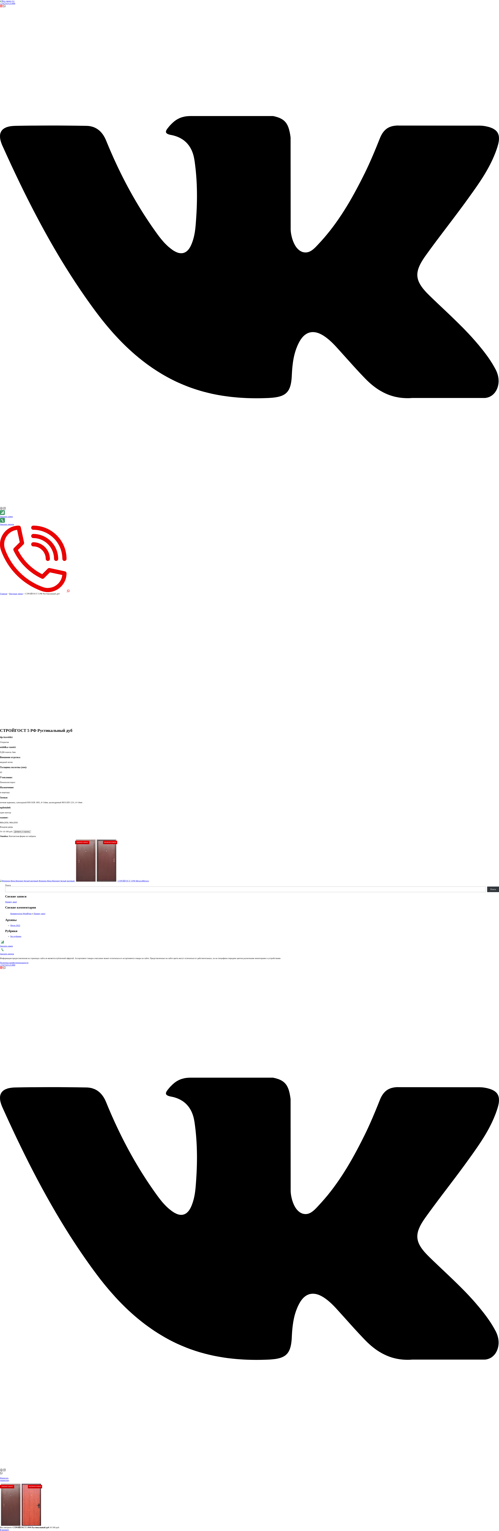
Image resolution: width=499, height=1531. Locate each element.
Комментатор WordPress (21, 914)
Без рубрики (15, 936)
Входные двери (16, 594)
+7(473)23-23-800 (7, 3)
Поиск (8, 885)
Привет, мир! (11, 902)
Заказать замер (6, 516)
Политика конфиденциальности (14, 963)
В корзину (4, 1530)
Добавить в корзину (22, 832)
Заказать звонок (7, 524)
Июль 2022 (15, 925)
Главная (3, 594)
